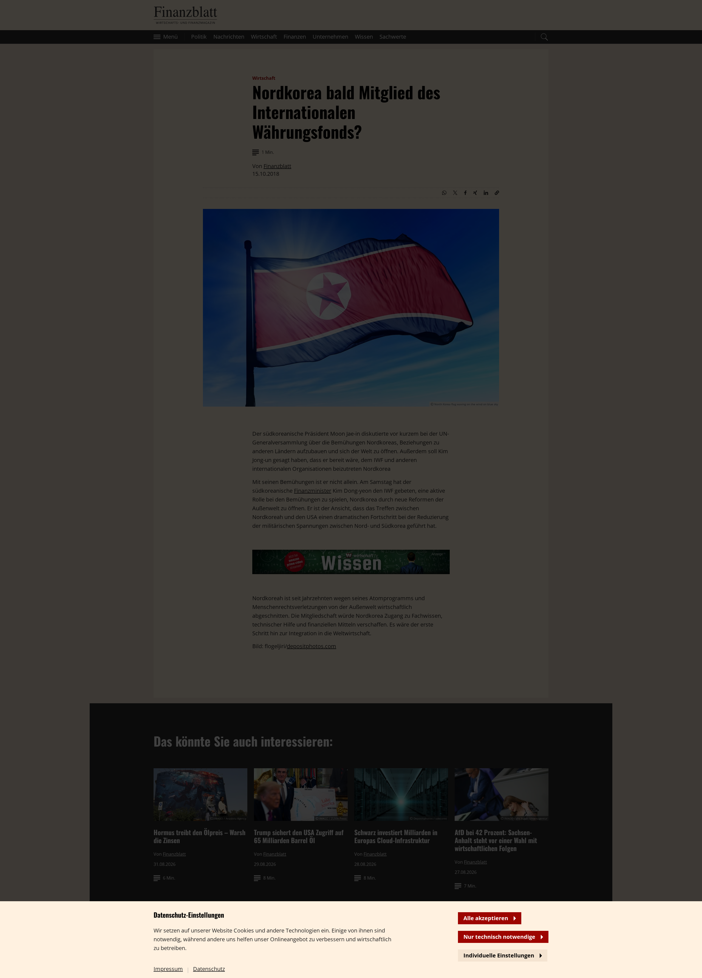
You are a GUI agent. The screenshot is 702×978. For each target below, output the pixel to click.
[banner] (351, 489)
